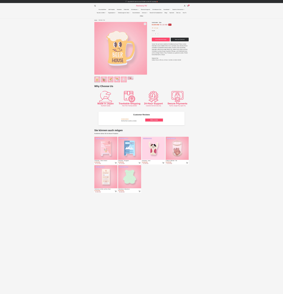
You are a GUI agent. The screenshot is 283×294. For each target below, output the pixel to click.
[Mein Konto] (184, 6)
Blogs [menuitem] (166, 12)
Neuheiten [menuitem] (119, 9)
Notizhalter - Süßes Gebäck (101, 160)
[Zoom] (145, 24)
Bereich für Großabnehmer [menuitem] (156, 12)
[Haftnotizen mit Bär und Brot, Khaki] (105, 176)
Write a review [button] (154, 120)
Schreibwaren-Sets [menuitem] (156, 9)
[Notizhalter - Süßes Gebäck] (105, 148)
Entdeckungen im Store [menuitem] (123, 12)
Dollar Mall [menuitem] (126, 9)
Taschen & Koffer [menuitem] (101, 12)
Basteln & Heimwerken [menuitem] (178, 9)
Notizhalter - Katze (146, 160)
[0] (187, 6)
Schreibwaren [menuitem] (134, 9)
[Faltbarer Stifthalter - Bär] (177, 148)
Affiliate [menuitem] (141, 16)
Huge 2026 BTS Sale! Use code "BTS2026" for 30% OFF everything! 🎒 (143, 1)
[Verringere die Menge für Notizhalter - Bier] (153, 33)
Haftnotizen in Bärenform (124, 189)
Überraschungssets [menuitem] (145, 9)
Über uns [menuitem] (178, 12)
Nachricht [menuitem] (172, 12)
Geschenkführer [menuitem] (102, 9)
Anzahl (153, 30)
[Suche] (95, 6)
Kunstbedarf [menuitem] (166, 9)
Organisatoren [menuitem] (111, 12)
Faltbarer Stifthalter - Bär (171, 160)
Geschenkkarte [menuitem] (136, 12)
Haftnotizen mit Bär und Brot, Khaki (102, 189)
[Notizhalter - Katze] (153, 148)
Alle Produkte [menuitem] (111, 9)
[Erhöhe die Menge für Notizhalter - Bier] (158, 33)
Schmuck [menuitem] (144, 12)
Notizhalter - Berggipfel (123, 160)
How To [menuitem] (184, 12)
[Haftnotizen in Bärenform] (129, 176)
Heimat (95, 20)
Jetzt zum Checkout (180, 39)
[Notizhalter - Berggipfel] (129, 148)
